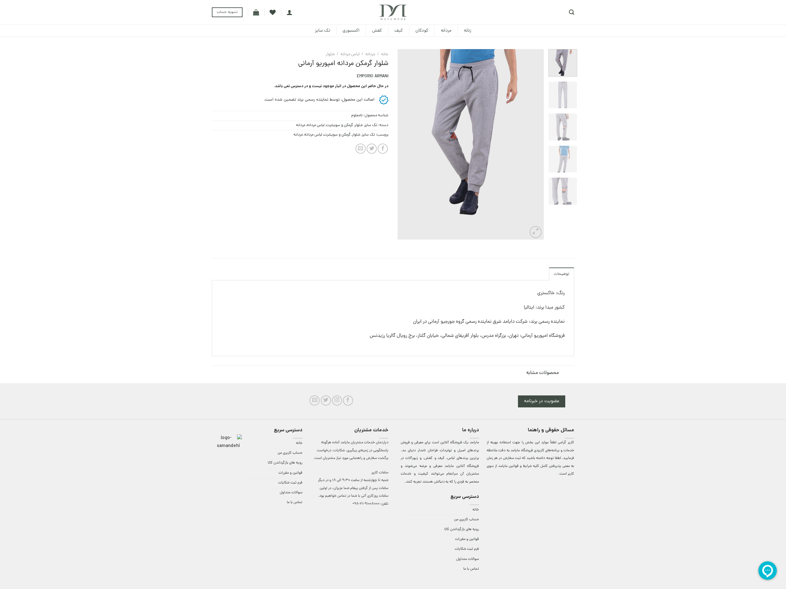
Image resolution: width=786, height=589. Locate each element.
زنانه (467, 30)
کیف (399, 30)
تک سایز (322, 30)
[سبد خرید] (256, 12)
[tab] (561, 274)
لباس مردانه (350, 54)
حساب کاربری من (466, 519)
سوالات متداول (467, 559)
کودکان (421, 30)
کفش (377, 30)
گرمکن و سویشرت (339, 125)
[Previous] (533, 144)
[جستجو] (571, 12)
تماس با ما (471, 569)
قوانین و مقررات (467, 539)
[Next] (403, 144)
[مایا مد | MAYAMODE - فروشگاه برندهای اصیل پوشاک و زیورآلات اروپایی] (393, 12)
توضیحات (561, 274)
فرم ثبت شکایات (467, 549)
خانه (384, 54)
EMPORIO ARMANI (372, 76)
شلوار (330, 54)
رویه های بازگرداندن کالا (461, 529)
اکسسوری (351, 30)
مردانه (446, 30)
